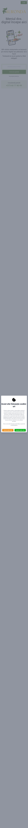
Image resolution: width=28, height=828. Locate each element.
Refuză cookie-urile (8, 430)
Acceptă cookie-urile (20, 430)
